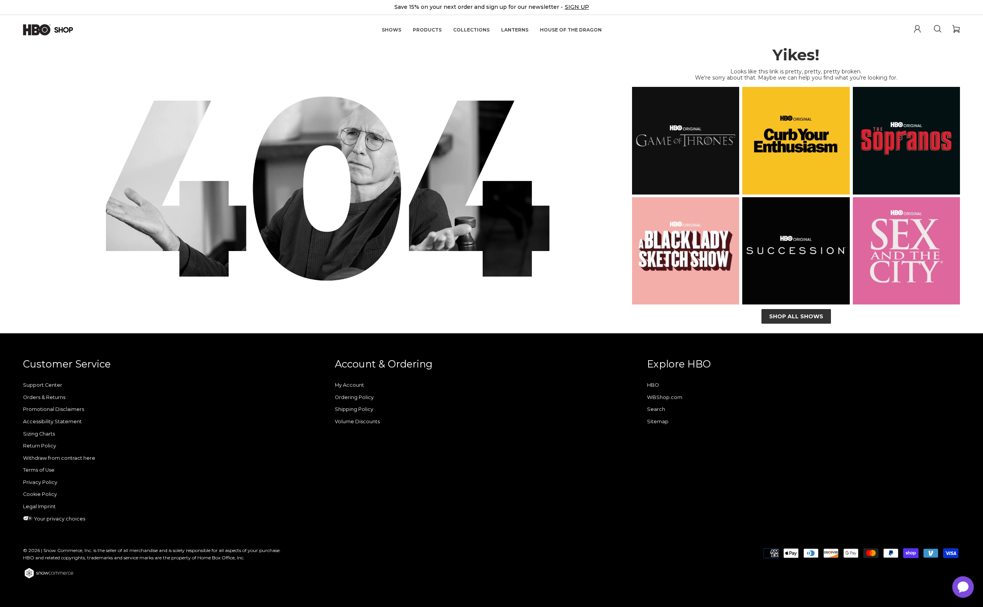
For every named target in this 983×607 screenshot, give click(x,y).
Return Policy (39, 446)
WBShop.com (664, 397)
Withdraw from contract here (59, 458)
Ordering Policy (354, 397)
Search (656, 409)
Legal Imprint (39, 506)
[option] (491, 7)
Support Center (42, 385)
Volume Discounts (357, 421)
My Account (349, 385)
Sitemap (658, 421)
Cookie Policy (40, 494)
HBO (653, 385)
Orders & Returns (44, 397)
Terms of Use (39, 470)
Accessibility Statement (52, 421)
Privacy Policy (40, 482)
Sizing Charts (39, 434)
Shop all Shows (796, 316)
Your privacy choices (59, 519)
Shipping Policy (354, 409)
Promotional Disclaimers (53, 409)
